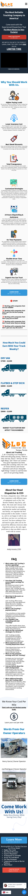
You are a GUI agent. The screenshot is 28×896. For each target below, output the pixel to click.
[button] (26, 4)
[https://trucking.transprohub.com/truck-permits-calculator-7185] (14, 717)
